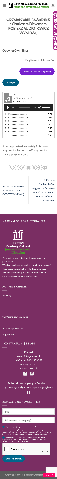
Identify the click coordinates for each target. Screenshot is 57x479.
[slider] (46, 107)
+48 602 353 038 (33, 360)
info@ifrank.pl (32, 356)
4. (16, 124)
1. (16, 114)
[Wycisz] (39, 107)
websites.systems (43, 474)
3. (16, 121)
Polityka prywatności (13, 328)
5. (16, 128)
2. (16, 117)
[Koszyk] (53, 5)
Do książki (10, 82)
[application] (28, 107)
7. (16, 135)
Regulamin (8, 334)
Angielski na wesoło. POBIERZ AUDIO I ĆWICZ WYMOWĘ (13, 190)
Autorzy (6, 295)
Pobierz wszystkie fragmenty (37, 71)
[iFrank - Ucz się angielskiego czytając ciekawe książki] (29, 5)
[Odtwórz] (8, 107)
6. (16, 131)
